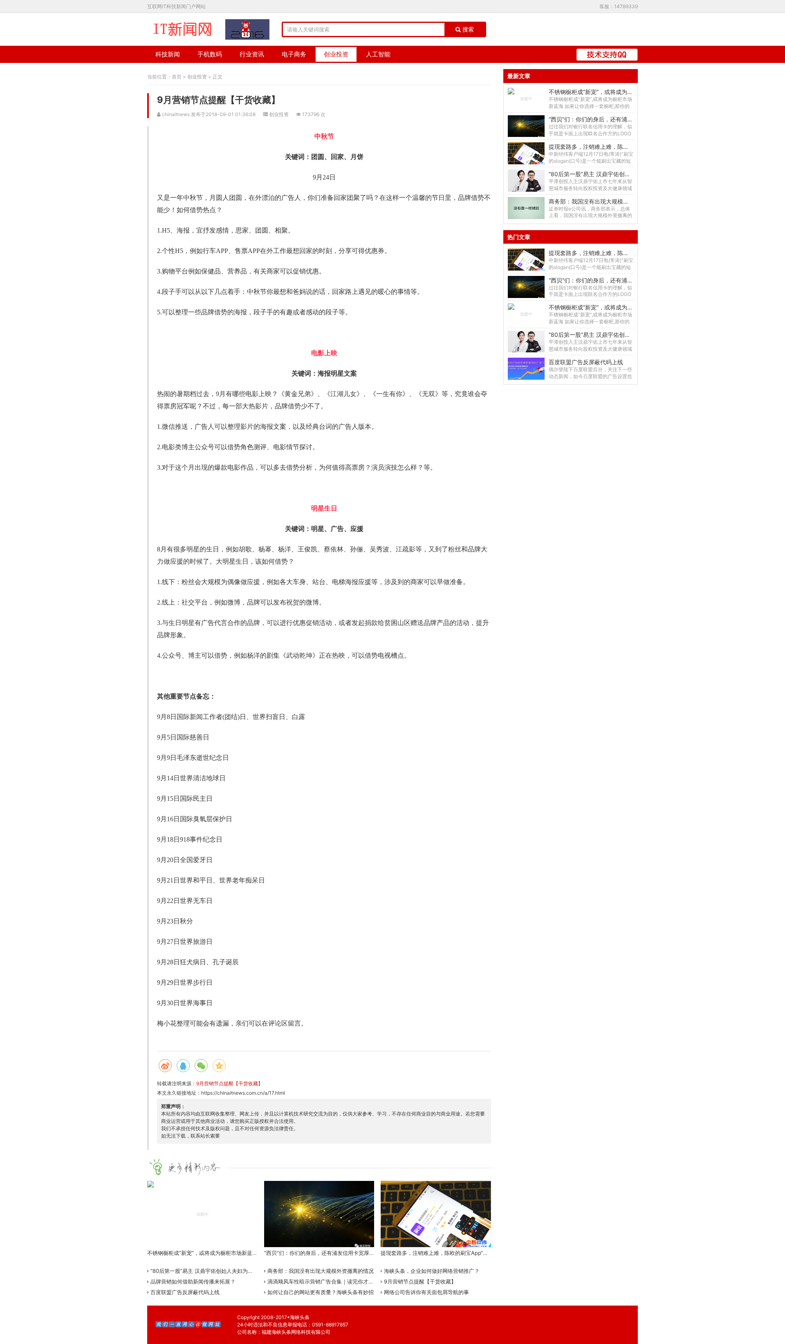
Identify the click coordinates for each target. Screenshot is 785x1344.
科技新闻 (167, 54)
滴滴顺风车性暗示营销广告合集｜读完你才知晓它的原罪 (333, 1281)
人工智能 (378, 54)
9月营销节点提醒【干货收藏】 (229, 1083)
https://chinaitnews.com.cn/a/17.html (243, 1093)
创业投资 (336, 54)
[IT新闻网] (182, 29)
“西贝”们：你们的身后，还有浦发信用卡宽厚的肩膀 (614, 119)
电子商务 (294, 54)
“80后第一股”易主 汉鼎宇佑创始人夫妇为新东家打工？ (214, 1271)
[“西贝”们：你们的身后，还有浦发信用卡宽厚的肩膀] (526, 126)
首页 (177, 77)
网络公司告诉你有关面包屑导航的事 (425, 1292)
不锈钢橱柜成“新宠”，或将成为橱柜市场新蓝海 (608, 91)
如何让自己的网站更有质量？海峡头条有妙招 (320, 1292)
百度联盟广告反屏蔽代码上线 (184, 1292)
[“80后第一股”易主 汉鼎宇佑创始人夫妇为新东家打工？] (526, 181)
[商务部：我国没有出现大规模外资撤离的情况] (526, 208)
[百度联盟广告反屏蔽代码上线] (526, 369)
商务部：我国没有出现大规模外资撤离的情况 (320, 1271)
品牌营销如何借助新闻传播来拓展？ (192, 1281)
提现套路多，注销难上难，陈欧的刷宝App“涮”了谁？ (616, 146)
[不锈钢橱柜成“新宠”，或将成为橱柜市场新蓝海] (526, 99)
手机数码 (209, 54)
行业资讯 (252, 54)
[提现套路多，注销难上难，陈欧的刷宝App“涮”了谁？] (526, 153)
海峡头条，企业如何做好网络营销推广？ (431, 1271)
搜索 (467, 29)
